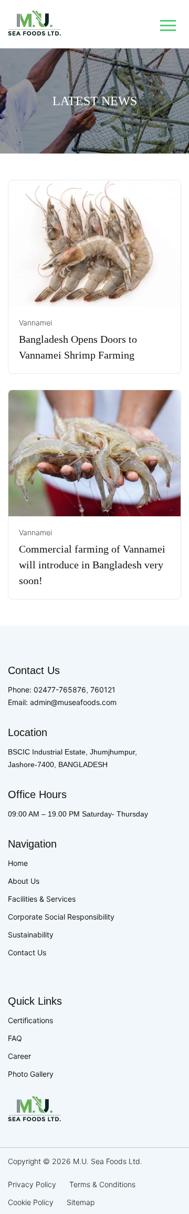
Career (19, 1056)
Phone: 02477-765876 (47, 689)
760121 (103, 689)
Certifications (30, 1020)
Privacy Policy (32, 1184)
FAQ (15, 1038)
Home (18, 863)
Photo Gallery (31, 1073)
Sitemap (80, 1202)
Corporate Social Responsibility (61, 916)
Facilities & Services (42, 898)
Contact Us (27, 952)
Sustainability (31, 934)
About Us (23, 880)
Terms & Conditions (102, 1184)
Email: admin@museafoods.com (62, 702)
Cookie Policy (31, 1202)
